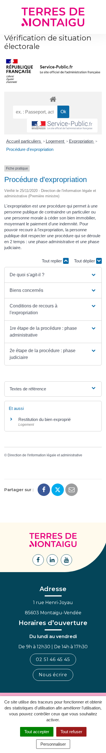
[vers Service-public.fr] (62, 125)
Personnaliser (53, 744)
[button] (52, 275)
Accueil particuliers (24, 141)
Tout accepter (36, 731)
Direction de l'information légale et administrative (45, 455)
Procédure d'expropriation (29, 149)
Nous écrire (53, 674)
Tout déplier (85, 260)
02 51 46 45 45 (53, 659)
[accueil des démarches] (53, 99)
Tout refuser (71, 731)
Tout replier (52, 260)
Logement (55, 141)
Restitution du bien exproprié (44, 419)
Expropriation (81, 141)
